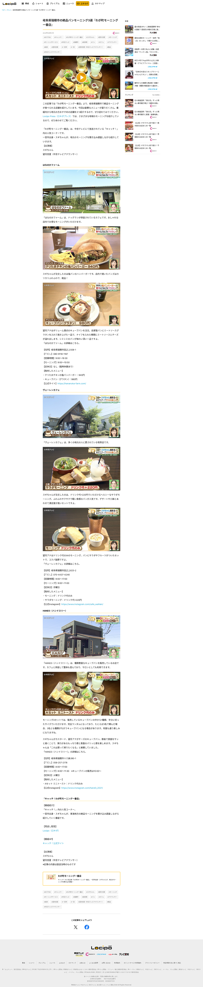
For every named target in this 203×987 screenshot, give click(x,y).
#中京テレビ (65, 42)
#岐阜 (46, 47)
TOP (3, 10)
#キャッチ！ (58, 37)
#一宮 (73, 47)
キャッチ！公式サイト (53, 843)
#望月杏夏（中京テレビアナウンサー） (90, 47)
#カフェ (101, 42)
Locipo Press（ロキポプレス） (57, 116)
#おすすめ (47, 37)
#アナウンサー (112, 42)
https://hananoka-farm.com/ (72, 383)
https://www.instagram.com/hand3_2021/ (82, 788)
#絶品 (109, 47)
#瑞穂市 (75, 42)
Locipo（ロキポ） (51, 830)
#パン (93, 42)
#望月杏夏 (55, 47)
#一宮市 (64, 47)
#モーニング (113, 37)
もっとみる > (156, 95)
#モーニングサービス (51, 42)
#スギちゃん (90, 37)
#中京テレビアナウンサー (52, 52)
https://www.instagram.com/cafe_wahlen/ (82, 604)
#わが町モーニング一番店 (74, 37)
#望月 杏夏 (101, 37)
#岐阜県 (84, 42)
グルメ (9, 10)
